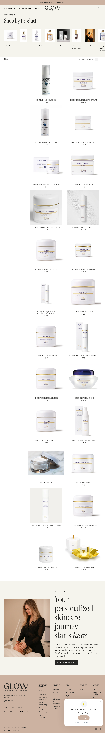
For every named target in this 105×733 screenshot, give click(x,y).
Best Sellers (70, 693)
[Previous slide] (31, 250)
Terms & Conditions (97, 699)
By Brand (69, 696)
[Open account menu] (94, 8)
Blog (81, 689)
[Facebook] (96, 729)
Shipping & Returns (97, 694)
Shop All (12, 15)
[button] (90, 59)
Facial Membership (43, 704)
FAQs (94, 689)
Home (6, 15)
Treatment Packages (56, 707)
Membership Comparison (43, 698)
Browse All (56, 689)
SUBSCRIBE (24, 712)
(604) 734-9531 (8, 701)
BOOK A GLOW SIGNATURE (66, 662)
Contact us (42, 694)
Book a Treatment (42, 716)
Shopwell (16, 730)
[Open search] (90, 8)
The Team (42, 691)
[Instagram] (99, 729)
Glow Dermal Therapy (17, 727)
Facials (55, 693)
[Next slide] (98, 40)
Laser (55, 696)
